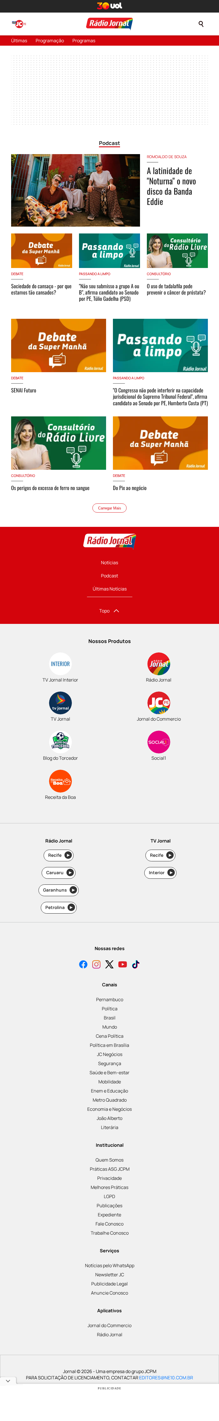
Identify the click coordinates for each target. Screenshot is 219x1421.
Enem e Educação (109, 1091)
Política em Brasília (109, 1045)
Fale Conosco (109, 1224)
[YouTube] (122, 965)
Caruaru (59, 873)
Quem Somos (109, 1160)
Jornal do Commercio (109, 1325)
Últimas (19, 40)
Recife (59, 855)
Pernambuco (109, 999)
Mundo (109, 1027)
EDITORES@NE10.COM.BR (166, 1377)
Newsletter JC (109, 1274)
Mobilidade (109, 1082)
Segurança (109, 1063)
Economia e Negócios (109, 1109)
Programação (50, 40)
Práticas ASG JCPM (109, 1169)
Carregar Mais (109, 508)
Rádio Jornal (109, 1334)
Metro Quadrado (110, 1100)
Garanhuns (59, 890)
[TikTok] (135, 965)
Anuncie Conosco (109, 1293)
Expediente (109, 1215)
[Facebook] (83, 965)
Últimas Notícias (110, 589)
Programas (83, 40)
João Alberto (109, 1118)
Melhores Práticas (109, 1187)
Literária (109, 1127)
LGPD (109, 1196)
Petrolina (59, 907)
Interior (161, 873)
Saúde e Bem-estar (109, 1072)
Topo (104, 611)
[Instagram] (96, 965)
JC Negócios (109, 1054)
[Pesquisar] (201, 24)
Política (109, 1008)
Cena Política (109, 1036)
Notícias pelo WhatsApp (109, 1265)
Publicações (109, 1205)
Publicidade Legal (109, 1284)
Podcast (109, 576)
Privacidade (109, 1178)
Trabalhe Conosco (110, 1233)
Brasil (109, 1018)
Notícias (109, 562)
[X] (109, 965)
